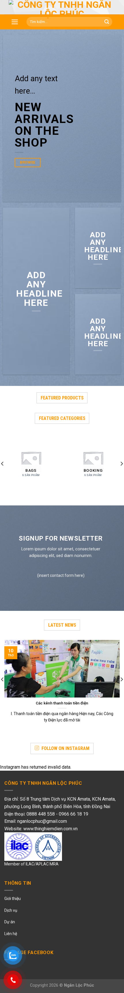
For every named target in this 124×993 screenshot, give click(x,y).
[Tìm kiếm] (107, 22)
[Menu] (15, 21)
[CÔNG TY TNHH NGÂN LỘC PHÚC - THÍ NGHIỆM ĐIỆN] (62, 9)
